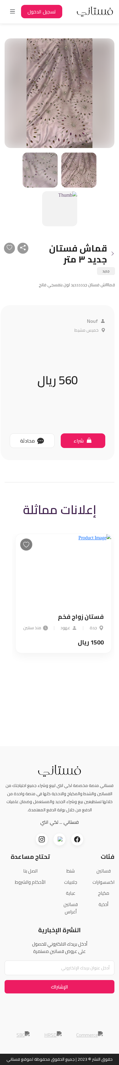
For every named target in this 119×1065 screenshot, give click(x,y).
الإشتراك (59, 986)
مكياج (103, 893)
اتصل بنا (30, 870)
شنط (71, 870)
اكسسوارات (103, 882)
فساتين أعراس (70, 908)
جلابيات (70, 882)
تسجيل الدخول (41, 11)
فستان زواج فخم (81, 617)
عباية (70, 893)
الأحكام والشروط (30, 882)
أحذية (103, 904)
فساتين (103, 870)
